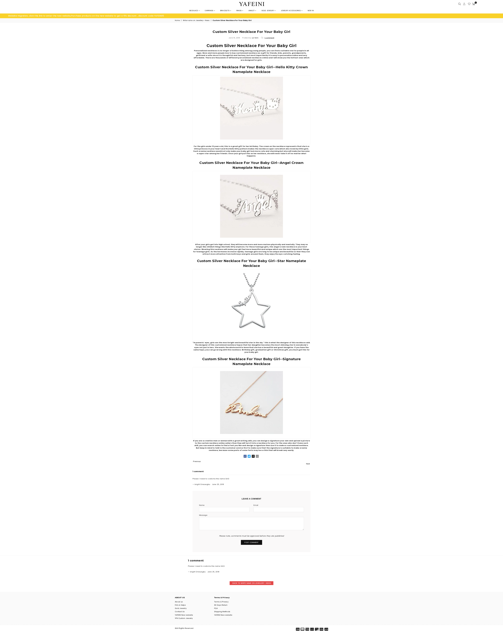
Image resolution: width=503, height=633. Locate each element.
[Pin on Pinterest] (253, 456)
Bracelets (225, 10)
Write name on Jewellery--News (196, 20)
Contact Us (180, 611)
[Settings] (464, 4)
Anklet (251, 10)
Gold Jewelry (268, 10)
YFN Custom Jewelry (184, 618)
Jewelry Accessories (291, 10)
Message (203, 515)
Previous (197, 461)
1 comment (269, 38)
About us (179, 602)
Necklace (194, 10)
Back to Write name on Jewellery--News (251, 583)
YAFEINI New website (184, 615)
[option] (130, 15)
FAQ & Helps (180, 605)
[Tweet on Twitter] (249, 456)
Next (308, 464)
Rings (239, 10)
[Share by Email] (257, 456)
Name (201, 505)
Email (255, 505)
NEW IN (311, 10)
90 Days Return (221, 605)
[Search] (459, 4)
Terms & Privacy (221, 602)
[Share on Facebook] (245, 456)
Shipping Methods (222, 611)
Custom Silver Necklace (216, 67)
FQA (216, 608)
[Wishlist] (469, 4)
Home (177, 20)
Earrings (209, 10)
